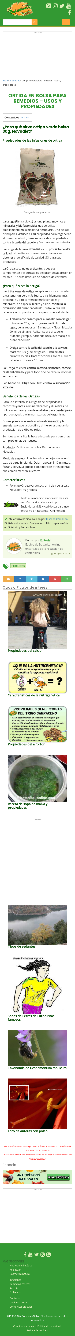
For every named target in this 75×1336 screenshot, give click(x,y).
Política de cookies (37, 1330)
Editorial (45, 540)
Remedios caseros (20, 1284)
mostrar (25, 117)
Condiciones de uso (24, 1326)
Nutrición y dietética (21, 1265)
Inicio (5, 80)
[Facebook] (25, 1255)
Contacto (15, 1298)
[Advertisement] (37, 57)
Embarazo (15, 1292)
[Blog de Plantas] (48, 1255)
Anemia (14, 1288)
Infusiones (15, 1279)
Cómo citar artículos (21, 1306)
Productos (15, 80)
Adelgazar (15, 1269)
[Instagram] (42, 1255)
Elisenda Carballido (57, 519)
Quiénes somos (18, 1302)
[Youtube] (30, 1255)
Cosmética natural (20, 1274)
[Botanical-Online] (21, 8)
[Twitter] (36, 1255)
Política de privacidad (49, 1326)
